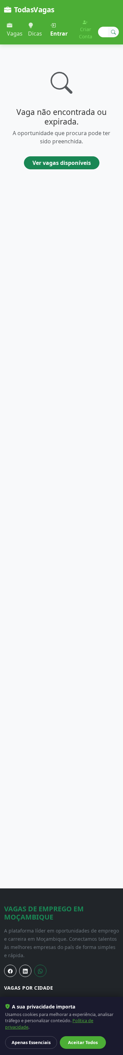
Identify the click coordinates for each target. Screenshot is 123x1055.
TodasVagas (34, 9)
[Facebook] (10, 971)
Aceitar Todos (83, 1042)
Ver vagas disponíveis (61, 163)
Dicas (35, 33)
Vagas (15, 33)
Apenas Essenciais (31, 1042)
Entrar (59, 33)
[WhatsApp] (40, 971)
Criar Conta (85, 33)
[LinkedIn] (25, 971)
